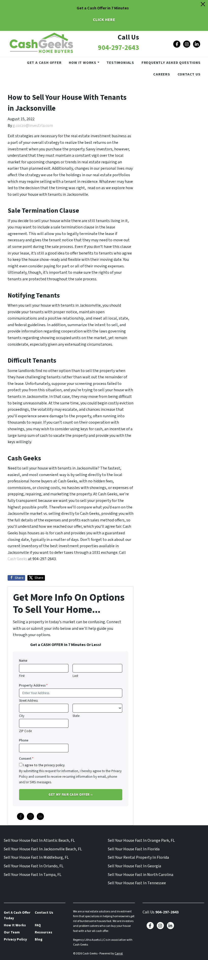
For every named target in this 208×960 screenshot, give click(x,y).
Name (23, 660)
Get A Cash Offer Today (17, 915)
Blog (38, 939)
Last (75, 676)
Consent (26, 758)
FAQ (38, 925)
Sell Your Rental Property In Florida (138, 857)
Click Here (104, 20)
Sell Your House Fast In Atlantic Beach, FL (39, 840)
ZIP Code (25, 731)
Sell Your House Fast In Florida (134, 849)
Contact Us (189, 74)
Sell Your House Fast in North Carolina (140, 874)
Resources (43, 932)
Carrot (119, 953)
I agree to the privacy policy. (44, 765)
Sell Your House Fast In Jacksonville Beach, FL (43, 849)
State (76, 716)
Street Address (28, 700)
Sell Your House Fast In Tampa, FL (32, 874)
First (22, 676)
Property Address (33, 685)
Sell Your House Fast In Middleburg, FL (36, 857)
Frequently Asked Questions (171, 62)
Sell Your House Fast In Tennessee (137, 883)
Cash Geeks (17, 559)
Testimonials (120, 62)
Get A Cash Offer (44, 62)
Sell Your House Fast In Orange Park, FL (141, 840)
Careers (161, 74)
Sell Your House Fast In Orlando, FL (33, 866)
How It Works (82, 62)
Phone (23, 740)
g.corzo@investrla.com (33, 125)
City (21, 716)
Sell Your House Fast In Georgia (134, 866)
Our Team (12, 932)
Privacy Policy (15, 939)
